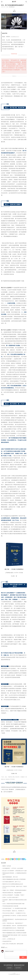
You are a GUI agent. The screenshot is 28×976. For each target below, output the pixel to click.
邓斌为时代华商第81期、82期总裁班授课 (11, 892)
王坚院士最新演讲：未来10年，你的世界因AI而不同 (14, 925)
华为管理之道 (11, 6)
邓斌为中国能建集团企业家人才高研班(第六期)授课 (14, 932)
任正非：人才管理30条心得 (8, 939)
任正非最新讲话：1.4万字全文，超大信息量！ (13, 868)
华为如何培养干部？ (7, 941)
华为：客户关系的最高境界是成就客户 (12, 5)
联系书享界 (18, 967)
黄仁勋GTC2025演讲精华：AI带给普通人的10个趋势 (14, 870)
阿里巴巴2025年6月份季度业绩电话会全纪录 (12, 884)
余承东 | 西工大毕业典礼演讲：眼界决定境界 (12, 943)
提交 (23, 957)
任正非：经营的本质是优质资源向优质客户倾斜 (13, 903)
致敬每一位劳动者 (6, 866)
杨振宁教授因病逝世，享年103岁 (10, 877)
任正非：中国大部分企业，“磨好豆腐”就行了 (12, 923)
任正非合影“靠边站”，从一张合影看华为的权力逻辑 (14, 908)
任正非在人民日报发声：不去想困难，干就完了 (13, 895)
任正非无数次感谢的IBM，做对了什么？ (11, 881)
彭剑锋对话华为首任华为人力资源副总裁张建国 (13, 930)
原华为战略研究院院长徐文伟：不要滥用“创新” (13, 928)
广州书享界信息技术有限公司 (14, 974)
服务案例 (9, 967)
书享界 (14, 2)
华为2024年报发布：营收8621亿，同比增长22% (13, 910)
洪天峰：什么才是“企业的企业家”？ (10, 897)
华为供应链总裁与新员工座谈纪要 (10, 906)
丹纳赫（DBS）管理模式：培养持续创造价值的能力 (14, 890)
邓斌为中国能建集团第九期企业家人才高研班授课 (13, 879)
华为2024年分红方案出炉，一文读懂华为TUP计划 (13, 913)
